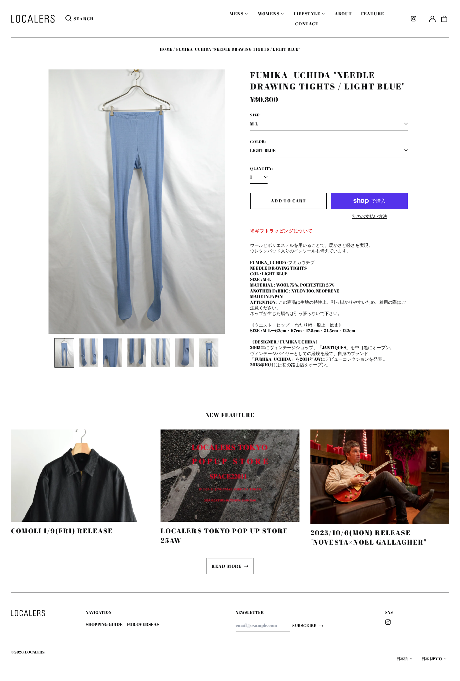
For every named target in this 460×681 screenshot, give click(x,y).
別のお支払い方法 (369, 216)
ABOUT (343, 14)
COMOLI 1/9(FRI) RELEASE (62, 530)
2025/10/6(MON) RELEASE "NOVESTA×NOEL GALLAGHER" (368, 537)
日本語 (402, 658)
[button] (444, 19)
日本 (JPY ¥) (432, 658)
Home (166, 49)
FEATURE (373, 14)
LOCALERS (34, 652)
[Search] (69, 18)
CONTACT (307, 24)
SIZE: (255, 115)
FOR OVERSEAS (143, 624)
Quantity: (261, 168)
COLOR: (258, 141)
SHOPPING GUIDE (104, 624)
